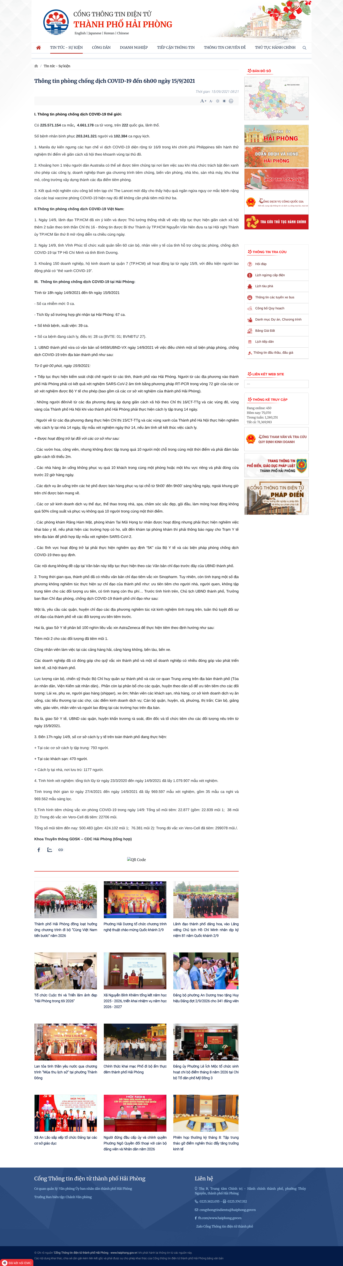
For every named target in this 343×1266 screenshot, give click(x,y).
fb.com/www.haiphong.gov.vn (220, 1218)
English (80, 33)
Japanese (94, 33)
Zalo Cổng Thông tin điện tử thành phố (224, 1226)
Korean (109, 33)
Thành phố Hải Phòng (123, 25)
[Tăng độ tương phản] (218, 101)
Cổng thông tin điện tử (112, 14)
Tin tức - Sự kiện (57, 66)
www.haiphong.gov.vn (124, 1252)
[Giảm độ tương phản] (224, 101)
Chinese (123, 33)
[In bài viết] (231, 101)
